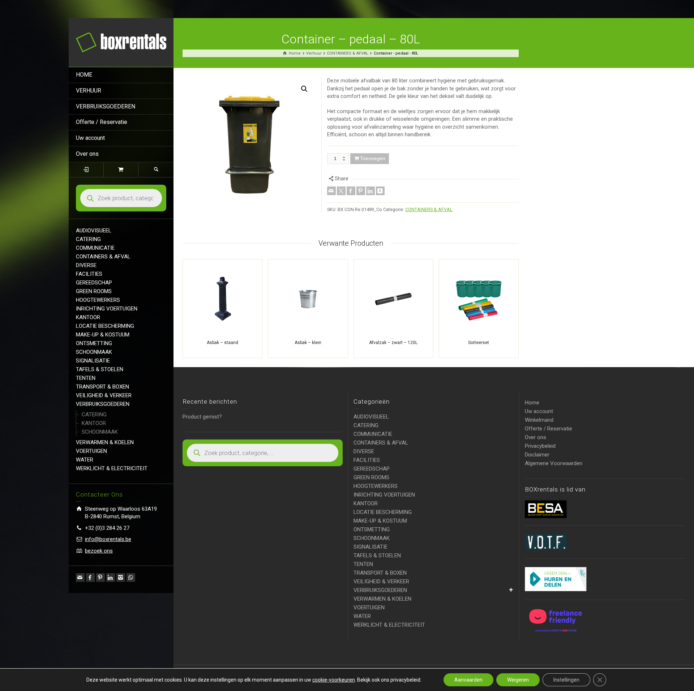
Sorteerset (478, 342)
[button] (304, 88)
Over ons (87, 153)
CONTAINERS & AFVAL (103, 256)
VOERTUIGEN (91, 451)
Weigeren (518, 680)
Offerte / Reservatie (101, 122)
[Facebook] (90, 577)
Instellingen (566, 680)
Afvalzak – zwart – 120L (393, 342)
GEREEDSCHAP (94, 282)
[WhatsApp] (131, 577)
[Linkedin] (110, 577)
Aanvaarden (468, 680)
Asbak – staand (222, 342)
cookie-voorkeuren (333, 680)
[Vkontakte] (380, 190)
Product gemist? (202, 416)
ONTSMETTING (94, 343)
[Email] (80, 577)
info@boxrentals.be (108, 539)
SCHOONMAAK (94, 352)
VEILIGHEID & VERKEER (104, 395)
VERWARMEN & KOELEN (105, 442)
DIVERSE (86, 265)
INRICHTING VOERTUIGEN (106, 308)
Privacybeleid (540, 446)
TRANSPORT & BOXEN (102, 386)
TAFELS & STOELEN (99, 369)
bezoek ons (99, 551)
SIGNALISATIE (93, 360)
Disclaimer (537, 454)
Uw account (90, 137)
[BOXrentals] (121, 42)
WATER (84, 459)
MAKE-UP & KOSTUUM (102, 334)
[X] (341, 190)
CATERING (88, 239)
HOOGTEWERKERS (98, 300)
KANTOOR (88, 317)
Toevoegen (372, 158)
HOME (84, 74)
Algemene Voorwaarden (553, 463)
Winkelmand (539, 420)
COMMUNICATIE (95, 248)
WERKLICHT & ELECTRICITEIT (111, 468)
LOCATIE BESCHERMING (105, 326)
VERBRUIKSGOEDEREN (105, 106)
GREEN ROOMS (94, 291)
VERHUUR (88, 90)
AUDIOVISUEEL (93, 230)
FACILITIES (89, 274)
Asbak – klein (308, 342)
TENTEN (85, 378)
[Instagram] (120, 577)
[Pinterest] (100, 577)
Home (532, 402)
